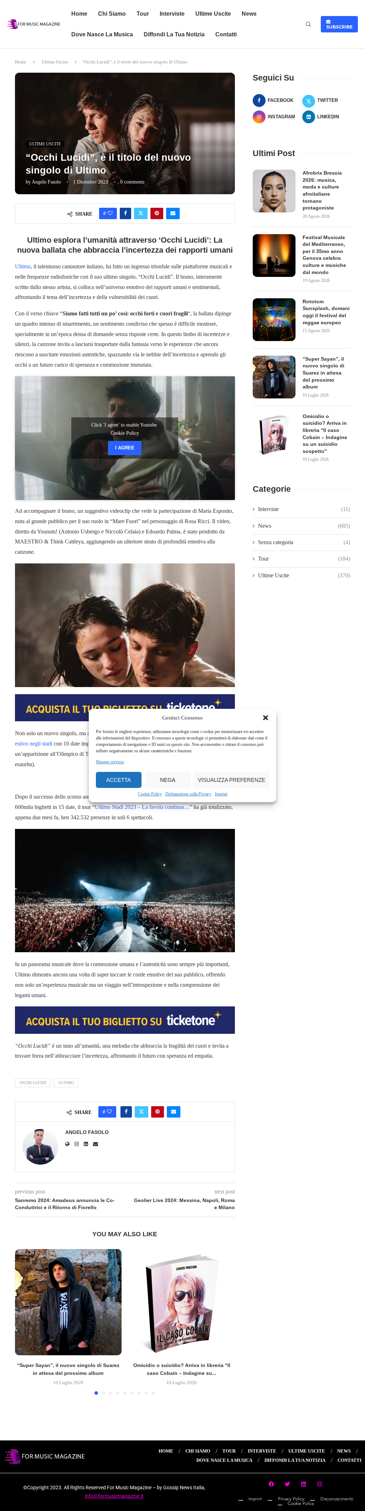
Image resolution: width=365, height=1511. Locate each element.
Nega (167, 780)
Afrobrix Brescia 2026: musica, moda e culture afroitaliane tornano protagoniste (322, 190)
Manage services (110, 761)
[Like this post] (110, 213)
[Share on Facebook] (125, 213)
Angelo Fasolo (46, 182)
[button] (265, 717)
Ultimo (23, 266)
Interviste (172, 14)
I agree (124, 448)
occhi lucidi (33, 1083)
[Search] (308, 24)
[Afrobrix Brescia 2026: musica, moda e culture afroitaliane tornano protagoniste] (274, 191)
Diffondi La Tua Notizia (174, 34)
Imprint (221, 793)
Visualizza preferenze (231, 780)
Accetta (118, 780)
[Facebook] (271, 1484)
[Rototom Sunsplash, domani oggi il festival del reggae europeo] (274, 319)
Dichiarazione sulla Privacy (188, 793)
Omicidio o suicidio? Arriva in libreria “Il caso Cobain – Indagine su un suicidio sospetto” (325, 433)
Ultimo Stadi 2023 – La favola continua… (142, 807)
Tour (143, 14)
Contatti (226, 34)
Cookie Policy (150, 793)
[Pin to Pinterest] (156, 213)
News (249, 14)
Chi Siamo (112, 14)
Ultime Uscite (213, 14)
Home (79, 14)
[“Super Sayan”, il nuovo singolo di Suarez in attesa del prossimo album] (68, 1302)
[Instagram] (319, 1484)
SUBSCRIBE (339, 24)
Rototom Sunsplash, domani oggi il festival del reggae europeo (326, 312)
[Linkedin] (303, 1484)
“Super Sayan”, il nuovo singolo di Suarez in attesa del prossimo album (323, 373)
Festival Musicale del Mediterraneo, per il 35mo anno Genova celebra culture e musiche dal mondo (324, 254)
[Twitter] (287, 1484)
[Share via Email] (173, 213)
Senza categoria (304, 542)
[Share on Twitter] (141, 213)
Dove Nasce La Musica (102, 34)
